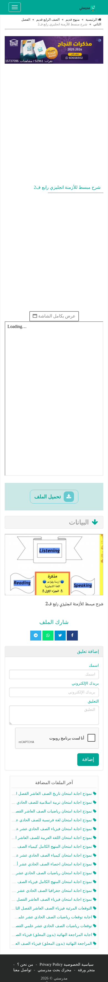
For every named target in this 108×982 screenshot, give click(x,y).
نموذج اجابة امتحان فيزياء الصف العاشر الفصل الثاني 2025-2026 (52, 899)
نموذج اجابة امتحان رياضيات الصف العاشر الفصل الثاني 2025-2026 (52, 811)
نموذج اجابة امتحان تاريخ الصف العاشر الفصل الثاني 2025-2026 (52, 794)
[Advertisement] (54, 123)
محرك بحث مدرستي (54, 970)
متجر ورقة (86, 970)
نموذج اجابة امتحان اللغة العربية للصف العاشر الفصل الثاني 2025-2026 (52, 838)
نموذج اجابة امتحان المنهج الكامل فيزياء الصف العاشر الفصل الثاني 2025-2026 (52, 882)
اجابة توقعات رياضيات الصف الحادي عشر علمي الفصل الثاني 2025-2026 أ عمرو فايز (52, 917)
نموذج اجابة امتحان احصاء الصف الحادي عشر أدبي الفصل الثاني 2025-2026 (52, 864)
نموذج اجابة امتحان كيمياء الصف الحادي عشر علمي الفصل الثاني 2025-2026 (52, 855)
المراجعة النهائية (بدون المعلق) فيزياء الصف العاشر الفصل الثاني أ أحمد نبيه (52, 943)
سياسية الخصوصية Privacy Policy (67, 964)
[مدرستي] (88, 7)
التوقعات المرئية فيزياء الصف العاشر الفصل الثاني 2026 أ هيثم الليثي (52, 908)
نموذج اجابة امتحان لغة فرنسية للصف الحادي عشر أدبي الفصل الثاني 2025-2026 (52, 820)
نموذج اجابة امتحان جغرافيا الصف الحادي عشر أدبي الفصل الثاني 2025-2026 (52, 891)
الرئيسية (92, 19)
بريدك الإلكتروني (85, 683)
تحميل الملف (48, 496)
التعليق (93, 701)
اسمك (94, 665)
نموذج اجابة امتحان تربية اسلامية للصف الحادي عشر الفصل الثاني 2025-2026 (52, 802)
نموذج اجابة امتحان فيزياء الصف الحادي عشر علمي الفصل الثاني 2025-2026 (52, 829)
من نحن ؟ (25, 964)
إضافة (88, 759)
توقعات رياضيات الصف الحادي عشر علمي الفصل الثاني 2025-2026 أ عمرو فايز (52, 926)
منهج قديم (72, 19)
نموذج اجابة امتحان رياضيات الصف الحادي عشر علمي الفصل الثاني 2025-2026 (52, 873)
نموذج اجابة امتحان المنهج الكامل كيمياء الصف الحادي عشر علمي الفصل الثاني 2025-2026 (52, 846)
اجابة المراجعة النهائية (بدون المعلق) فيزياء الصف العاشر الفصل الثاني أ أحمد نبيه (52, 935)
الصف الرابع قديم (48, 19)
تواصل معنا (22, 970)
